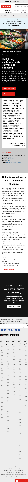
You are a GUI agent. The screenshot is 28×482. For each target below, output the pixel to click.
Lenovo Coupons (8, 416)
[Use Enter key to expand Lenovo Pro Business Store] (21, 1)
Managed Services (13, 158)
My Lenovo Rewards (20, 387)
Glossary (20, 448)
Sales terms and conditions (20, 474)
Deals (8, 411)
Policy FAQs (26, 351)
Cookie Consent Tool (15, 468)
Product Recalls (2, 379)
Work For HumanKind (2, 415)
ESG (1, 368)
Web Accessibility (2, 361)
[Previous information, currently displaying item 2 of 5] (3, 23)
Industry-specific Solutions (13, 162)
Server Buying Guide (20, 459)
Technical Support (26, 384)
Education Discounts (14, 387)
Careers (2, 398)
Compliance (2, 365)
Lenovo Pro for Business (20, 371)
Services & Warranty (8, 399)
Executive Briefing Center (2, 386)
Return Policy (26, 355)
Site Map (15, 472)
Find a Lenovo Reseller (26, 391)
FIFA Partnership (2, 402)
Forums (26, 397)
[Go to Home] (6, 6)
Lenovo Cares (2, 394)
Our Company (2, 347)
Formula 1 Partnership (2, 408)
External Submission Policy (7, 474)
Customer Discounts (20, 401)
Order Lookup (26, 366)
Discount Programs (14, 393)
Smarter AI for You (8, 355)
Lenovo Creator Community (20, 355)
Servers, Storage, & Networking (8, 383)
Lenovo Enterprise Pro (20, 379)
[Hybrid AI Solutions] (11, 15)
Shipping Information (26, 360)
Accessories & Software (8, 392)
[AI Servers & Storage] (24, 15)
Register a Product (26, 372)
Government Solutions (14, 365)
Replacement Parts (26, 378)
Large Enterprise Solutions (14, 357)
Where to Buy (20, 444)
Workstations (8, 368)
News (2, 350)
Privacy (8, 468)
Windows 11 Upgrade (8, 431)
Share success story (14, 306)
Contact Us (26, 347)
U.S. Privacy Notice (8, 472)
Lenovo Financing (20, 395)
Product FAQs (8, 405)
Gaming (8, 372)
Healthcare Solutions (14, 372)
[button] (23, 1)
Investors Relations (2, 355)
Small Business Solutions (14, 349)
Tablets (8, 376)
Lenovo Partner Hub (20, 431)
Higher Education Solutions (14, 379)
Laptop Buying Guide (20, 438)
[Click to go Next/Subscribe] (21, 326)
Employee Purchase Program (20, 423)
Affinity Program (20, 415)
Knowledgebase (20, 453)
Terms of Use (20, 472)
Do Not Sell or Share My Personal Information (13, 470)
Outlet (8, 409)
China (8, 160)
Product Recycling (2, 373)
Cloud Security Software (8, 423)
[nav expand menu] (2, 10)
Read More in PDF (9, 269)
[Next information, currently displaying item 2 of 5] (25, 23)
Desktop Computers (8, 362)
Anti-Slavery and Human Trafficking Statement (14, 476)
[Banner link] (14, 22)
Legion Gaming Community (20, 346)
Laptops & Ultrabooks (8, 349)
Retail (9, 157)
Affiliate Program (20, 408)
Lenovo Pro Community (20, 363)
